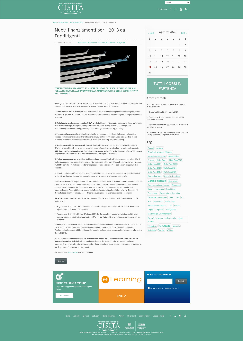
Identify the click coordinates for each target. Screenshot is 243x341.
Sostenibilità (152, 230)
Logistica (159, 209)
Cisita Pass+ (161, 160)
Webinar (170, 230)
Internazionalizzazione (157, 205)
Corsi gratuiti (172, 181)
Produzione (152, 226)
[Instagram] (186, 9)
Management (171, 209)
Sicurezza (164, 225)
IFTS (149, 201)
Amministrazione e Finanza (160, 152)
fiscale (150, 189)
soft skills (176, 226)
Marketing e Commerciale (159, 213)
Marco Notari (73, 252)
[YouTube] (181, 9)
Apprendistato (173, 156)
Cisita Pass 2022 (170, 164)
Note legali (131, 316)
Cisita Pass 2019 (175, 160)
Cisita (68, 316)
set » (184, 33)
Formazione (152, 193)
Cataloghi (95, 316)
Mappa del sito (158, 316)
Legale (150, 209)
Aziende (151, 160)
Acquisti (151, 148)
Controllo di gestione (172, 176)
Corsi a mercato (157, 180)
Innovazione (170, 201)
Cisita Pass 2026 (169, 172)
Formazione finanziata (96, 42)
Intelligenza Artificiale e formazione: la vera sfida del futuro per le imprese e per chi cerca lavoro (167, 133)
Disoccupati (176, 185)
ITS (170, 205)
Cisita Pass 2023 (154, 168)
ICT (182, 197)
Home (55, 22)
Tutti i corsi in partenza (167, 86)
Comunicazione (155, 176)
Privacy (121, 316)
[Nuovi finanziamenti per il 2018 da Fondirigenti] (98, 65)
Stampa (61, 261)
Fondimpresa (159, 189)
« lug (151, 33)
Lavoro (177, 205)
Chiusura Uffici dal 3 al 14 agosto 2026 (163, 112)
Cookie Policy (144, 316)
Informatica (158, 201)
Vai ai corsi (64, 295)
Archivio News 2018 (76, 22)
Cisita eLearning (109, 316)
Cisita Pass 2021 (154, 164)
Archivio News (63, 22)
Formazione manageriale (115, 42)
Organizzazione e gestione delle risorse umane (165, 219)
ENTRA (121, 296)
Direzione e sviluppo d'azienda (158, 185)
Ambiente (160, 148)
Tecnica (161, 230)
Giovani (86, 316)
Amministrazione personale (157, 156)
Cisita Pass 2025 (154, 172)
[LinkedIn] (176, 9)
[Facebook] (171, 9)
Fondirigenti (82, 42)
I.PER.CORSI (174, 197)
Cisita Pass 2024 (169, 168)
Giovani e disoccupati (157, 197)
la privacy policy (171, 288)
